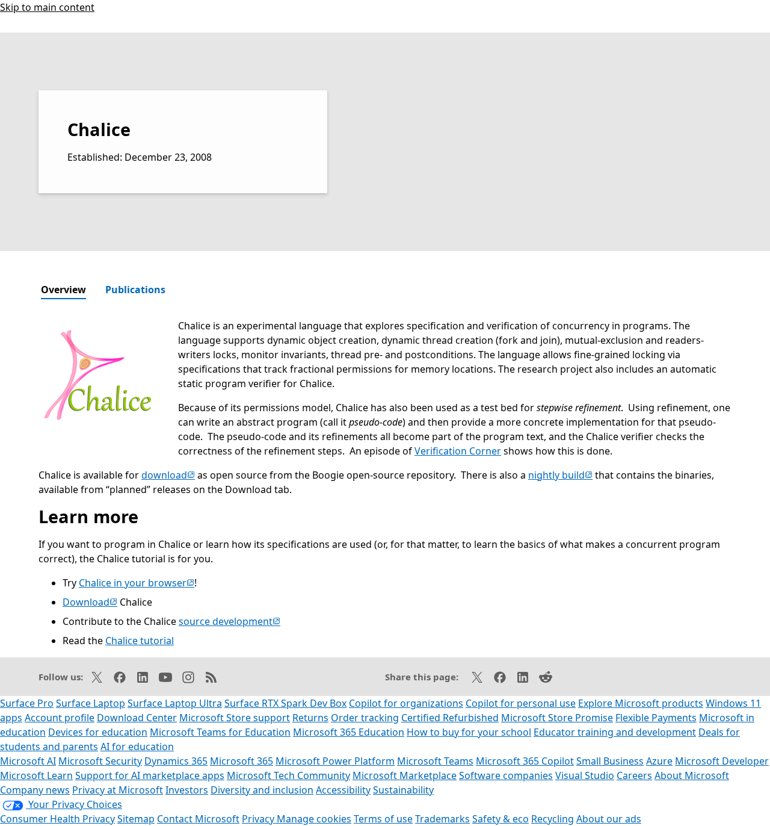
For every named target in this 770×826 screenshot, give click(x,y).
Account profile (59, 717)
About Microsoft (691, 775)
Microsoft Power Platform (335, 761)
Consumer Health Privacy (57, 818)
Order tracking (365, 717)
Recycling (552, 818)
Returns (310, 717)
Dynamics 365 (176, 761)
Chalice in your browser (136, 582)
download (168, 475)
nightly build (560, 475)
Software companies (506, 775)
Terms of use (383, 818)
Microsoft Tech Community (288, 775)
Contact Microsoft (198, 818)
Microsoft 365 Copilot (525, 761)
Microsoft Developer (722, 761)
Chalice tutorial (139, 640)
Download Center (137, 717)
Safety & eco (500, 818)
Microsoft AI (28, 761)
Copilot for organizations (406, 703)
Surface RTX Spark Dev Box (285, 703)
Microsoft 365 (241, 761)
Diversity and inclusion (262, 789)
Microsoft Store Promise (557, 717)
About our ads (608, 818)
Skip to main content (47, 7)
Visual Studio (584, 775)
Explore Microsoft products (640, 703)
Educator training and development (615, 732)
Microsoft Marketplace (405, 775)
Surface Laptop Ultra (175, 703)
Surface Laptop (90, 703)
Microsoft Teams (435, 761)
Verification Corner (457, 451)
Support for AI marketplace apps (149, 775)
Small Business (610, 761)
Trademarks (442, 818)
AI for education (137, 746)
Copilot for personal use (521, 703)
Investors (186, 789)
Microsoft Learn (36, 775)
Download (90, 602)
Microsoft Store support (234, 717)
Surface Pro (27, 703)
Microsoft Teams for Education (220, 732)
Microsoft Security (100, 761)
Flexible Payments (656, 717)
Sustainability (403, 789)
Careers (634, 775)
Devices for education (97, 732)
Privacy (259, 818)
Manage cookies (314, 818)
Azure (659, 761)
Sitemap (136, 818)
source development (229, 621)
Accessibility (343, 789)
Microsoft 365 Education (348, 732)
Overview (63, 289)
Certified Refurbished (450, 717)
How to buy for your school (469, 732)
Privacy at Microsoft (117, 789)
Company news (35, 789)
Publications (135, 289)
